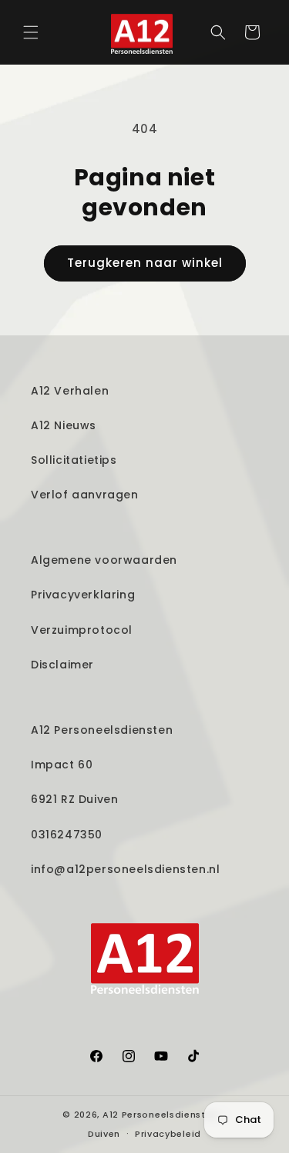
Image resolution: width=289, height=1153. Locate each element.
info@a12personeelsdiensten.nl (125, 869)
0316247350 (66, 834)
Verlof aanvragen (85, 494)
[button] (31, 32)
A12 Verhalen (70, 390)
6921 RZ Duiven (74, 799)
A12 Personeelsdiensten (102, 730)
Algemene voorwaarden (104, 560)
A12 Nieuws (63, 425)
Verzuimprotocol (82, 630)
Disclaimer (62, 664)
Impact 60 (61, 764)
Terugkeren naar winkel (145, 263)
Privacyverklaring (83, 594)
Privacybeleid (168, 1134)
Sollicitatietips (74, 460)
